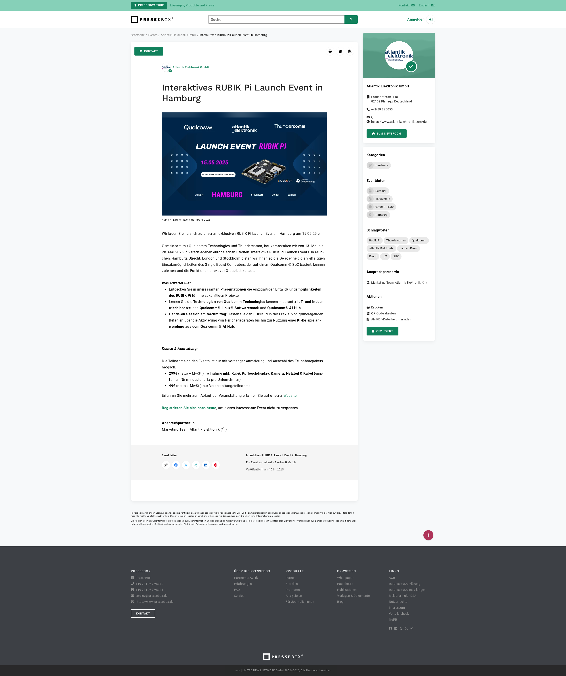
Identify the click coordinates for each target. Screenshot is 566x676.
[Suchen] (351, 19)
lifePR (393, 619)
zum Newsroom (389, 133)
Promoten (293, 589)
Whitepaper (345, 578)
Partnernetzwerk (246, 578)
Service (239, 595)
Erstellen (292, 583)
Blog (340, 601)
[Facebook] (390, 628)
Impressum (397, 607)
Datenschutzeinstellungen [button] (407, 589)
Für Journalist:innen (300, 601)
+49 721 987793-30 (149, 583)
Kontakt (151, 51)
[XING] (411, 628)
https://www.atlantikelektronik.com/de (398, 121)
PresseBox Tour (151, 5)
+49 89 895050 (382, 109)
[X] (406, 628)
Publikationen (347, 589)
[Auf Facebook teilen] (176, 465)
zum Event (384, 331)
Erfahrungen (243, 583)
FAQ (237, 589)
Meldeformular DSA (402, 595)
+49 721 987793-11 (149, 589)
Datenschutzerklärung (405, 583)
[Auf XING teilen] (196, 465)
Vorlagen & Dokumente (353, 595)
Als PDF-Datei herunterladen (391, 319)
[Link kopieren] (166, 465)
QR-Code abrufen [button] (383, 313)
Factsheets (345, 583)
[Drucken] (330, 51)
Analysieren (294, 595)
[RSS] (401, 628)
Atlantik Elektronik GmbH (190, 67)
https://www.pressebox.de (154, 601)
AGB (392, 578)
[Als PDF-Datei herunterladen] (350, 51)
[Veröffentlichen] (428, 535)
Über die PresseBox (252, 571)
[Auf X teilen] (186, 465)
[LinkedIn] (395, 628)
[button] (244, 167)
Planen (291, 578)
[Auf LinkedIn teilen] (206, 465)
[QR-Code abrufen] (340, 51)
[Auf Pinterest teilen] (216, 465)
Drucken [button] (377, 307)
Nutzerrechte (398, 601)
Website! (290, 395)
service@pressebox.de (225, 524)
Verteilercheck (399, 613)
